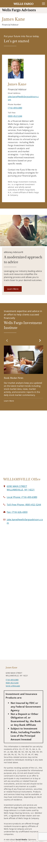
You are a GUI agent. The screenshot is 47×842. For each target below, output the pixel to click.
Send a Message (13, 686)
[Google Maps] (23, 445)
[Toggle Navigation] (43, 4)
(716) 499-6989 (12, 680)
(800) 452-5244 (12, 683)
